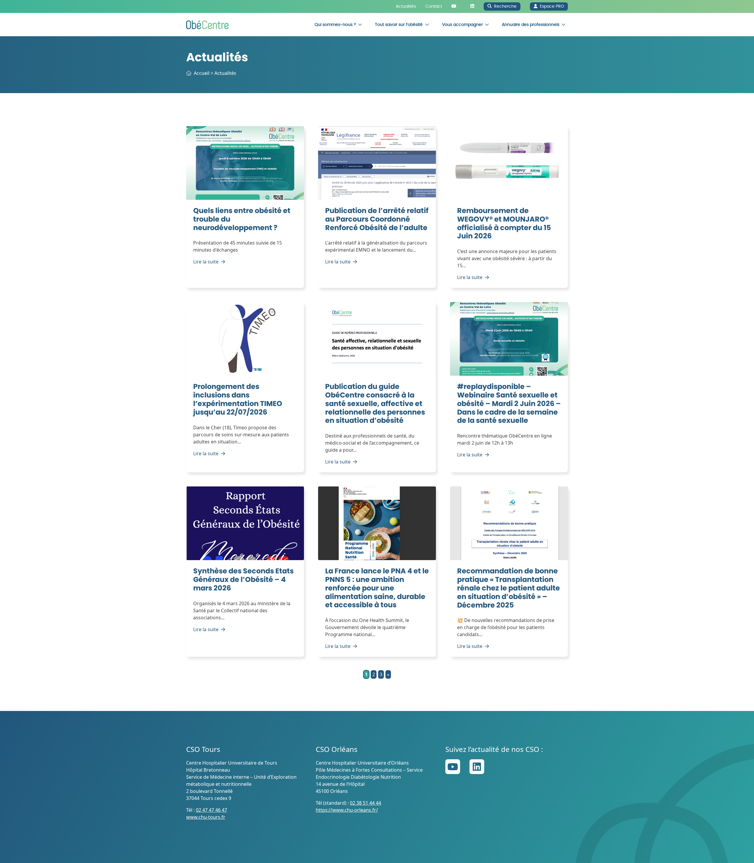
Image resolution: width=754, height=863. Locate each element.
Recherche (505, 6)
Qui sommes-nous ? (335, 24)
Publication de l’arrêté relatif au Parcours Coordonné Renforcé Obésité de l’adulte (377, 219)
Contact (433, 6)
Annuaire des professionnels (530, 24)
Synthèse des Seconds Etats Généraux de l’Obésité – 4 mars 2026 (243, 580)
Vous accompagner (462, 24)
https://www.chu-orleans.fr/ (347, 810)
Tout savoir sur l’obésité (399, 24)
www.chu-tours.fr (205, 817)
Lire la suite (206, 261)
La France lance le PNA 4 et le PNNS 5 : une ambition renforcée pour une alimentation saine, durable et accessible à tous (377, 588)
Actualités (406, 6)
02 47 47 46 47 (211, 810)
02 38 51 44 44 (365, 803)
